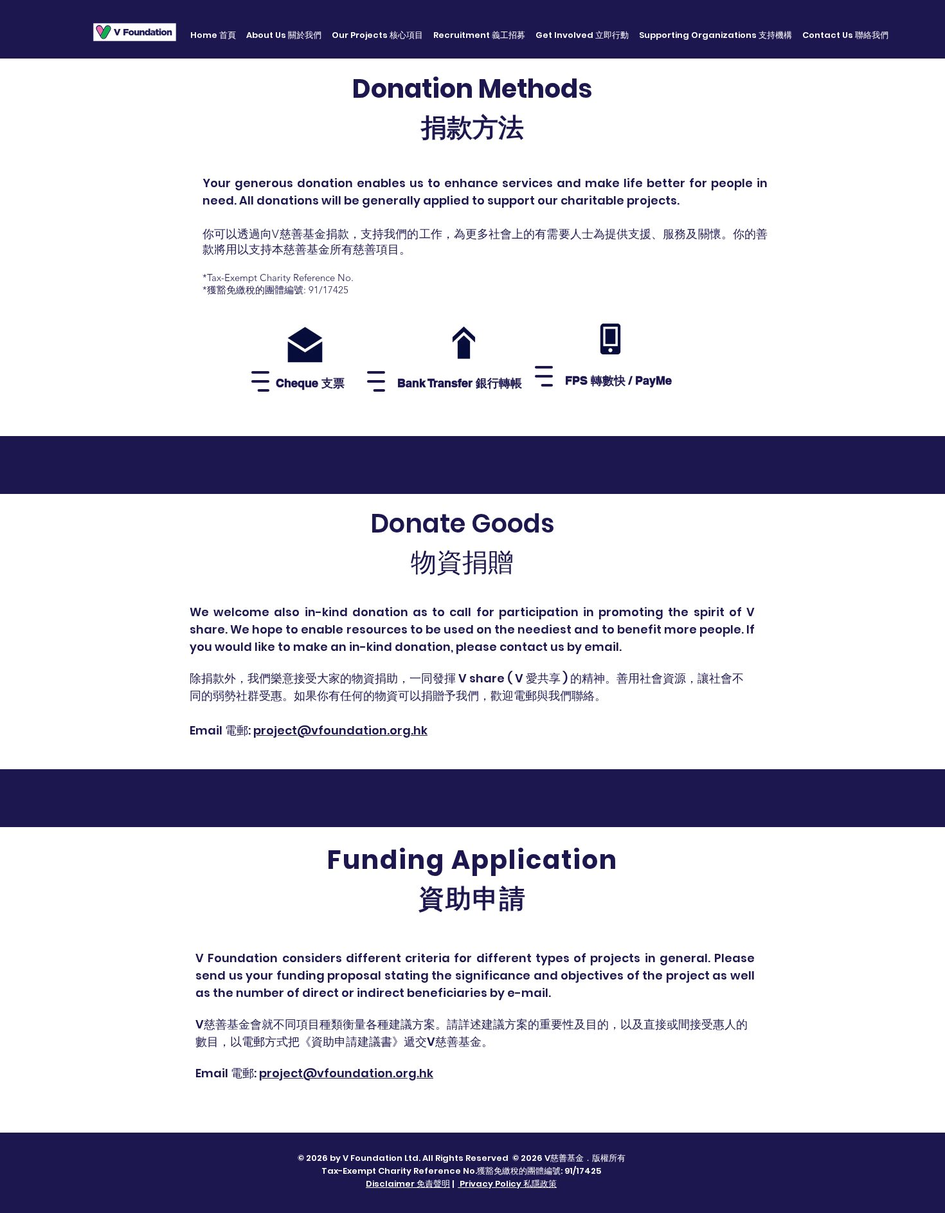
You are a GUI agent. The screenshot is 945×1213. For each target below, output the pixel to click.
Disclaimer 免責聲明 (408, 1184)
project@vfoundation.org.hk (346, 1073)
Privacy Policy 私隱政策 (507, 1184)
